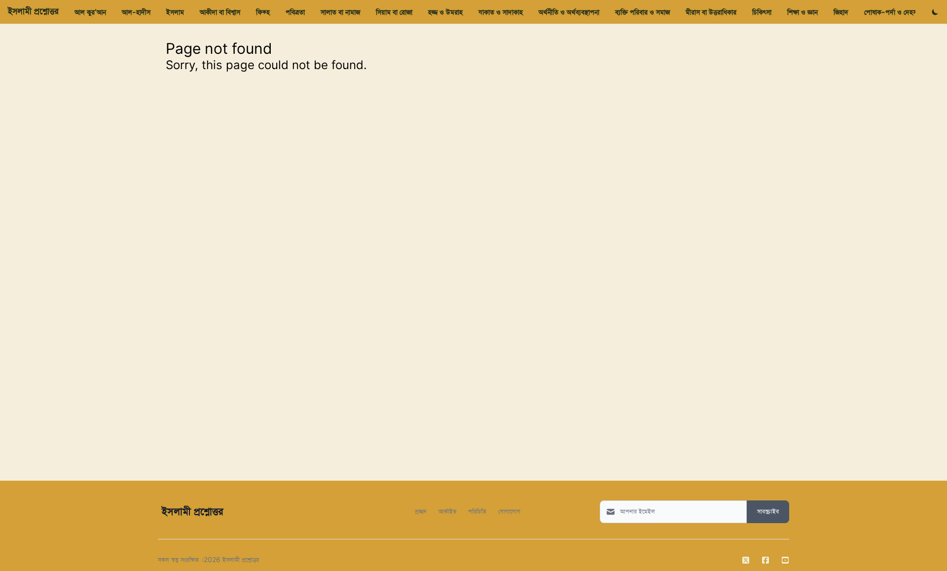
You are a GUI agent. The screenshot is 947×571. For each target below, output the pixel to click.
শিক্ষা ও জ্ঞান (802, 12)
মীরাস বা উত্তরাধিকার (711, 12)
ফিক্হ (263, 12)
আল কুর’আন (90, 12)
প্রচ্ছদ (421, 511)
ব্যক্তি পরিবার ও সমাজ (642, 12)
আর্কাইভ (447, 511)
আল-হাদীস (136, 12)
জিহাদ (841, 12)
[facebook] (765, 560)
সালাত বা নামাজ (340, 12)
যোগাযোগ (509, 511)
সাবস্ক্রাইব (768, 512)
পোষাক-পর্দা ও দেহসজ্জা (894, 12)
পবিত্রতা (295, 12)
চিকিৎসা (761, 12)
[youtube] (785, 560)
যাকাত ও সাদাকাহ (500, 12)
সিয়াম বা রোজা (394, 12)
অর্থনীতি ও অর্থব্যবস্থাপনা (569, 12)
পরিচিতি (477, 511)
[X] (746, 560)
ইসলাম (175, 12)
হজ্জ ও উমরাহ (445, 12)
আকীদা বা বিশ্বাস (220, 12)
